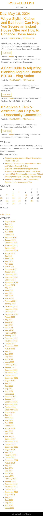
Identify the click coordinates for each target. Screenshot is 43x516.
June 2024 (9, 290)
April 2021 (9, 391)
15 (13, 198)
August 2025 (10, 253)
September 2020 (11, 410)
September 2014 (11, 460)
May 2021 (9, 389)
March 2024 (9, 298)
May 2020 (9, 420)
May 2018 (9, 431)
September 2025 (11, 251)
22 (13, 201)
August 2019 (10, 428)
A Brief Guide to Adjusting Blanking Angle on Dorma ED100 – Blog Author (21, 72)
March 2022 (9, 362)
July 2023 (8, 320)
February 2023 (10, 333)
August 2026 (10, 221)
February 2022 (10, 365)
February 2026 (10, 237)
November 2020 (11, 404)
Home (11, 57)
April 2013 (9, 505)
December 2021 (11, 370)
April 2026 (9, 232)
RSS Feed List (21, 3)
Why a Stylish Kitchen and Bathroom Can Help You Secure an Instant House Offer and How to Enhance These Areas (20, 26)
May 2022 (9, 357)
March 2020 (9, 426)
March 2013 (9, 508)
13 (1, 198)
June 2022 (9, 354)
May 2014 (9, 471)
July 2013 (8, 497)
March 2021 (9, 394)
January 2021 (10, 399)
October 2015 (10, 444)
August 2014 (10, 463)
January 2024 (10, 304)
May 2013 (9, 503)
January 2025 (10, 272)
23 (20, 201)
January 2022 (10, 367)
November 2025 (11, 245)
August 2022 (10, 349)
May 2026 (9, 229)
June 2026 (9, 227)
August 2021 (10, 381)
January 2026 (10, 240)
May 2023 (9, 325)
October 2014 (10, 458)
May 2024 (9, 293)
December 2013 (11, 484)
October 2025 (10, 248)
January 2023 (10, 336)
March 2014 (9, 476)
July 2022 (8, 351)
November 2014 (11, 455)
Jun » (8, 214)
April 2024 (9, 296)
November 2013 (11, 487)
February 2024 (10, 301)
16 (20, 198)
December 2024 (11, 275)
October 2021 (10, 375)
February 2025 (10, 269)
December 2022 (11, 338)
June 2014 (9, 468)
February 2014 (10, 479)
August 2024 (10, 285)
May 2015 (9, 452)
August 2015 (10, 450)
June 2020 (9, 418)
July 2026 (8, 224)
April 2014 (9, 473)
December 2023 (11, 306)
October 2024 (10, 280)
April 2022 (9, 359)
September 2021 (11, 378)
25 (32, 201)
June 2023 (9, 322)
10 (26, 195)
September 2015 (11, 447)
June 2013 (9, 500)
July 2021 (8, 383)
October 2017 (10, 439)
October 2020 (10, 407)
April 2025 (9, 264)
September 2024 (11, 282)
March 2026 (9, 235)
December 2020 (11, 402)
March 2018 (9, 436)
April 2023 (9, 328)
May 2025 (9, 261)
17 (26, 198)
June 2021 (9, 386)
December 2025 (11, 243)
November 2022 (11, 341)
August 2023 (10, 317)
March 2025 (9, 267)
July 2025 (8, 256)
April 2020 (9, 423)
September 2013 (11, 492)
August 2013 (10, 495)
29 (13, 204)
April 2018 (9, 434)
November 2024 (11, 277)
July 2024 (8, 288)
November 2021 (11, 373)
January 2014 (10, 481)
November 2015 (11, 442)
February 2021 (10, 397)
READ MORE (7, 53)
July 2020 (8, 415)
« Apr (2, 214)
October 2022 (10, 343)
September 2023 (11, 314)
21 (7, 201)
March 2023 (9, 330)
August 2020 (10, 412)
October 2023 (10, 312)
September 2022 (11, 346)
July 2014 (8, 465)
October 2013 (10, 489)
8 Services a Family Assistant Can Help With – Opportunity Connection (21, 111)
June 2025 (9, 259)
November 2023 (11, 309)
